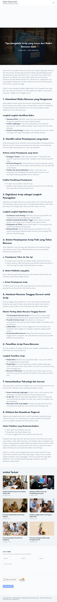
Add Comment (8, 564)
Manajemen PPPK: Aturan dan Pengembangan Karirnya (38, 492)
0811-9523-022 (47, 598)
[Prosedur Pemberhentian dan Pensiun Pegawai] (15, 505)
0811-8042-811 (15, 599)
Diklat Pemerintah (10, 1)
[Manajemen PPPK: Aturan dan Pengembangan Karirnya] (42, 482)
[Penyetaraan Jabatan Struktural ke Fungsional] (15, 529)
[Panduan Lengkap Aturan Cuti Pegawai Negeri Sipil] (42, 505)
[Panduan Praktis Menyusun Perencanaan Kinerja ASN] (15, 482)
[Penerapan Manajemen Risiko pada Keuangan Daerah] (42, 529)
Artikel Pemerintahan (33, 50)
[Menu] (53, 2)
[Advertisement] (28, 16)
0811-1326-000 (7, 599)
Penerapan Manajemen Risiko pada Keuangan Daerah (40, 539)
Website (41, 558)
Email (23, 558)
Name (6, 558)
